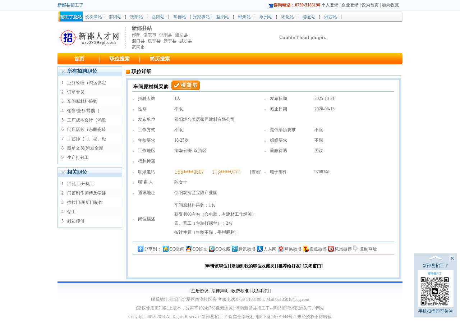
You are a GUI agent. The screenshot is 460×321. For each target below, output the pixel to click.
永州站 (265, 16)
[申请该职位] (216, 266)
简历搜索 (160, 58)
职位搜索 (120, 58)
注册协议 (199, 290)
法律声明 (220, 290)
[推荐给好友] (289, 266)
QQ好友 (199, 249)
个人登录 (330, 5)
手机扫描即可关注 (435, 311)
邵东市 (149, 34)
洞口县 (138, 40)
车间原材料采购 (82, 101)
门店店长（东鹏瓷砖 (86, 129)
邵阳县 (165, 34)
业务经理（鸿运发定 (86, 82)
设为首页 (370, 5)
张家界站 (201, 16)
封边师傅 (75, 221)
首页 (79, 58)
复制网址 (368, 249)
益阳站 (222, 16)
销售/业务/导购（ (83, 110)
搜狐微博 (318, 249)
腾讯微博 (247, 249)
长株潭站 (93, 16)
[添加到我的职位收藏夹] (253, 266)
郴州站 (244, 16)
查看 (256, 172)
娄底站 (309, 16)
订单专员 (75, 92)
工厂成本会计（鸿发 (86, 120)
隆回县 (181, 34)
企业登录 (350, 5)
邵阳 (136, 34)
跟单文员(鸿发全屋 (85, 148)
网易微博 (293, 249)
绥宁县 (154, 40)
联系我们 (260, 290)
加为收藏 (390, 5)
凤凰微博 (343, 249)
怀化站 (287, 16)
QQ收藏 (222, 249)
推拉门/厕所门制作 (85, 202)
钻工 (71, 211)
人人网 (269, 249)
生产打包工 (78, 157)
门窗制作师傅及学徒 (86, 193)
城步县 (185, 40)
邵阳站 (115, 16)
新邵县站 (142, 28)
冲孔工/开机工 (80, 183)
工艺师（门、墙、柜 (86, 138)
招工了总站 (71, 16)
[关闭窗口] (313, 266)
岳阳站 (158, 16)
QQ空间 (176, 249)
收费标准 (240, 290)
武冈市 (138, 47)
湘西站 (330, 16)
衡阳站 (136, 16)
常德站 (179, 16)
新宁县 (170, 40)
